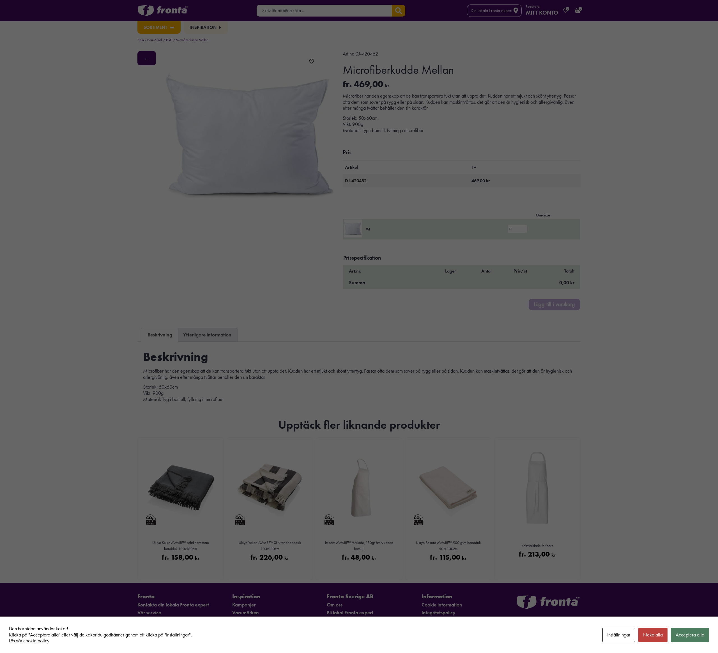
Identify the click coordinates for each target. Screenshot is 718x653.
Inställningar (618, 635)
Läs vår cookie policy (29, 641)
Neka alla (653, 635)
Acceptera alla (690, 635)
